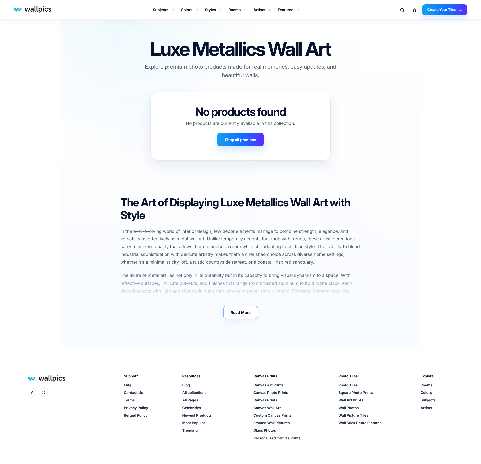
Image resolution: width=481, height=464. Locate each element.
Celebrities (191, 408)
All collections (194, 393)
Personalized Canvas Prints (276, 438)
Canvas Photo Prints (270, 393)
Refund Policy (136, 415)
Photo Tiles (348, 385)
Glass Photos (264, 430)
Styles (210, 10)
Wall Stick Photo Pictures (360, 423)
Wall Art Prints (350, 400)
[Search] (402, 9)
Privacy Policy (136, 408)
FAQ (127, 385)
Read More (241, 312)
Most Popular (193, 423)
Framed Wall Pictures (271, 423)
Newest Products (197, 415)
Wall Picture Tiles (353, 415)
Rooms (234, 10)
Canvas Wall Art (267, 408)
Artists (259, 10)
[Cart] (414, 9)
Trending (190, 430)
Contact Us (133, 393)
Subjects (160, 10)
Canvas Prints (265, 400)
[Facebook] (32, 392)
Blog (186, 385)
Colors (186, 10)
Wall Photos (348, 408)
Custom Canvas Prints (272, 415)
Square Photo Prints (355, 393)
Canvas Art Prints (268, 385)
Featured (285, 10)
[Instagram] (43, 392)
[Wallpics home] (32, 9)
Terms (129, 400)
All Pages (190, 400)
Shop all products (240, 139)
